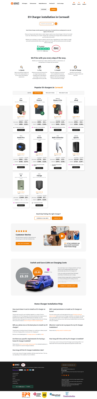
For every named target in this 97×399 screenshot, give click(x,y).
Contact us (57, 218)
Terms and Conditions (16, 379)
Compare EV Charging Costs (67, 285)
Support (84, 4)
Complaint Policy (15, 383)
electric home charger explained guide (27, 344)
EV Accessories (33, 3)
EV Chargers (24, 3)
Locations (43, 9)
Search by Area (15, 374)
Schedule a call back (42, 218)
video (42, 334)
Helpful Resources (43, 3)
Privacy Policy (15, 381)
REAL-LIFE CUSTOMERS (23, 243)
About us (14, 376)
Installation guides (16, 373)
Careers (14, 378)
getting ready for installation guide (63, 330)
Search (78, 4)
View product (21, 167)
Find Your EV (52, 3)
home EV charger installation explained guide (33, 320)
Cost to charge (60, 3)
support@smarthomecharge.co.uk (69, 369)
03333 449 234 (65, 367)
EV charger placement (31, 334)
